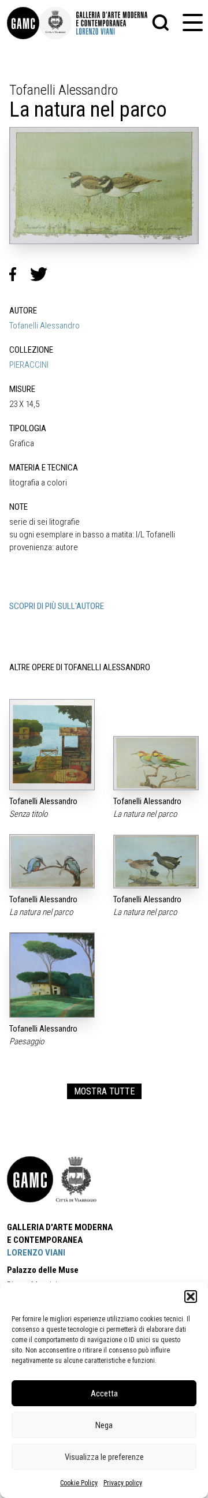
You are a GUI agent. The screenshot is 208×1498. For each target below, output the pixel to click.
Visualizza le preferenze (104, 1457)
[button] (190, 1296)
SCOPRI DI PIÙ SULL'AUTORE (56, 606)
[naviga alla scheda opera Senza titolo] (52, 745)
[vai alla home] (30, 1179)
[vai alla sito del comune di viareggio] (76, 1179)
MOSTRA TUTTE (104, 1091)
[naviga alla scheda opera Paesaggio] (52, 975)
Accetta (104, 1393)
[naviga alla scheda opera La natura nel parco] (156, 763)
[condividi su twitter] (43, 274)
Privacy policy (122, 1483)
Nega (104, 1425)
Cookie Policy (79, 1483)
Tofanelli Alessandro (44, 325)
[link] (23, 23)
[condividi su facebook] (19, 274)
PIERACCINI (29, 365)
